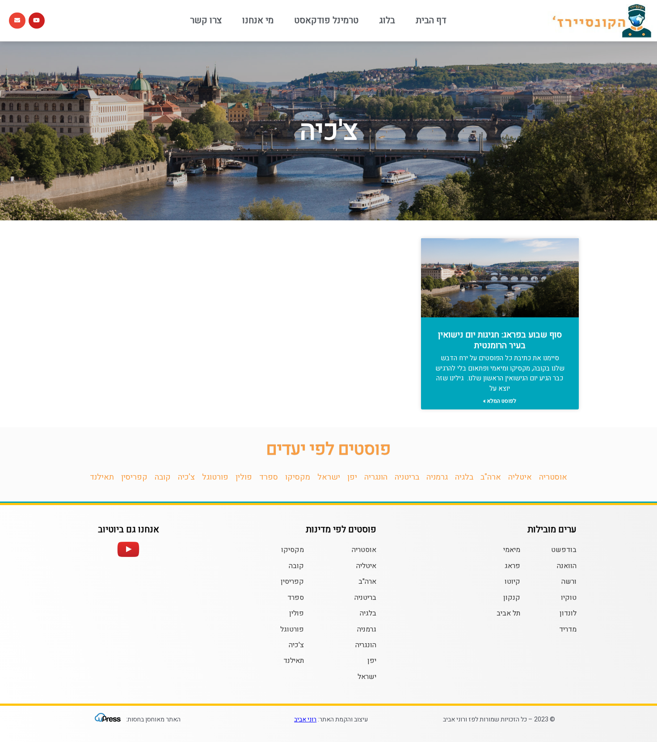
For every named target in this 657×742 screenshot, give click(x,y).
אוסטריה (553, 477)
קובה (163, 477)
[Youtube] (37, 21)
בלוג (387, 20)
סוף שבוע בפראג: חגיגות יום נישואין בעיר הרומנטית (500, 340)
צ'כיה (186, 477)
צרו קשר (206, 20)
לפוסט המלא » (499, 401)
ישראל (328, 477)
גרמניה (437, 477)
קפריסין (134, 477)
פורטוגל (215, 477)
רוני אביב (305, 719)
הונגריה (375, 477)
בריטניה (407, 477)
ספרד (268, 477)
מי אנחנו (258, 20)
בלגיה (464, 477)
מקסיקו (297, 477)
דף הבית (431, 20)
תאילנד (102, 477)
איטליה (520, 477)
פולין (244, 477)
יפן (352, 477)
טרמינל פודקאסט (326, 20)
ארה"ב (490, 477)
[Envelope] (17, 21)
